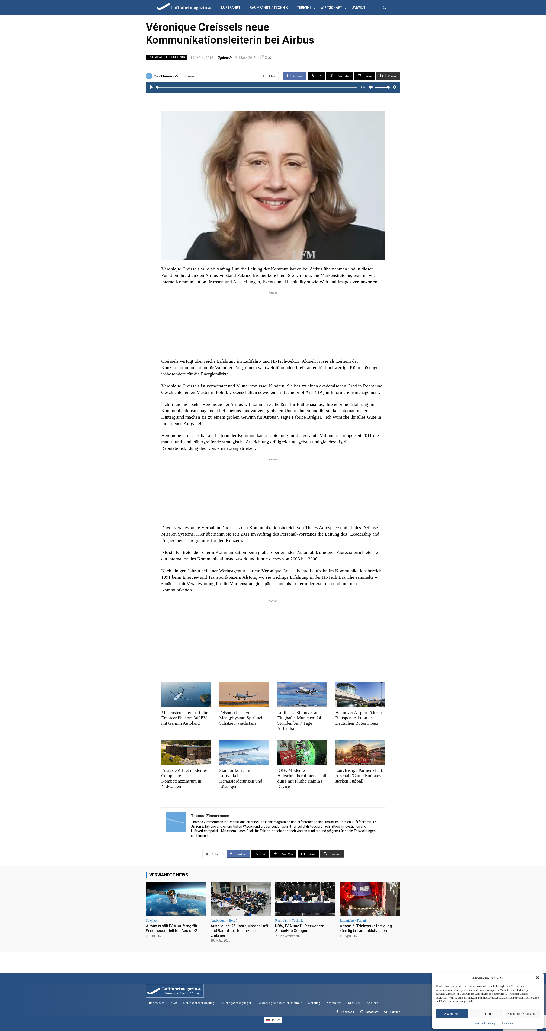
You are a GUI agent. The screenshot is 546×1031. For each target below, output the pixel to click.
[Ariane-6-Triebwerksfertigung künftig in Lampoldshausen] (370, 899)
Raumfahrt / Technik (167, 57)
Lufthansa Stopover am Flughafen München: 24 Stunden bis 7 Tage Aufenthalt (299, 720)
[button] (537, 978)
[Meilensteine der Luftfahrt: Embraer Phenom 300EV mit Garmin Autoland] (186, 694)
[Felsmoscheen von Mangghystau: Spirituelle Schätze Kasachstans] (244, 694)
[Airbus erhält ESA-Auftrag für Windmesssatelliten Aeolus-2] (176, 899)
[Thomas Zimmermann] (150, 76)
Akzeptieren (452, 1013)
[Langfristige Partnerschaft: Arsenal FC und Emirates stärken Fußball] (360, 752)
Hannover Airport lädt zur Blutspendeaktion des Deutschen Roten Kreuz (358, 718)
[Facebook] (337, 1012)
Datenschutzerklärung (484, 1023)
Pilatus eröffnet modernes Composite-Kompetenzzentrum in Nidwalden (184, 778)
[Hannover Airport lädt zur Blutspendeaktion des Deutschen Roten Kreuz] (360, 694)
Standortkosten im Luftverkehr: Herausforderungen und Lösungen (240, 778)
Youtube (395, 1011)
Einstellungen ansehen (522, 1013)
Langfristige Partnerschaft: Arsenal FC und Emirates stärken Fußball (359, 776)
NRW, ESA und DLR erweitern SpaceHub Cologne (299, 928)
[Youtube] (385, 1012)
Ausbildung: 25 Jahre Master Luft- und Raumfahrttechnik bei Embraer (240, 930)
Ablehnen (486, 1013)
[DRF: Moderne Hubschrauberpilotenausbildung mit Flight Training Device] (302, 752)
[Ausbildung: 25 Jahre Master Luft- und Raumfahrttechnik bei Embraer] (241, 899)
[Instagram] (361, 1012)
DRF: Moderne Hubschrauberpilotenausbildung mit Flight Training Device (301, 778)
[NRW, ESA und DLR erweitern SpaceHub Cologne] (305, 899)
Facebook (347, 1011)
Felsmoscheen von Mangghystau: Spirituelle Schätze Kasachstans (242, 718)
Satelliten (152, 920)
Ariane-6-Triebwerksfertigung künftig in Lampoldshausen (366, 928)
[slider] (256, 87)
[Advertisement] (273, 325)
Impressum (507, 1023)
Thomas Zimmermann (178, 76)
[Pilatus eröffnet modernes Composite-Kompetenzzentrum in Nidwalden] (186, 752)
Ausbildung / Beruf (224, 920)
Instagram (372, 1011)
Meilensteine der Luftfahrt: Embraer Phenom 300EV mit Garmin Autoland (185, 718)
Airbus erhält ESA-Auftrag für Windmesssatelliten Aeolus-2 (171, 928)
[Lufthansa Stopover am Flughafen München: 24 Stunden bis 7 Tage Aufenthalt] (302, 694)
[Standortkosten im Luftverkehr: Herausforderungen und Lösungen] (244, 752)
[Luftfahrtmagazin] (187, 6)
